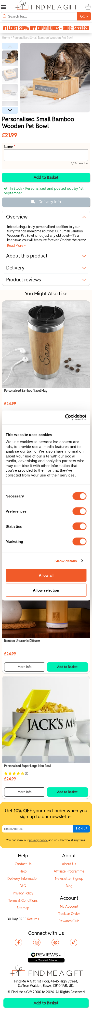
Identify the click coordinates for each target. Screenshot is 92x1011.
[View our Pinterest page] (55, 942)
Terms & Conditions (23, 900)
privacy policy (38, 840)
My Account (69, 906)
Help (22, 871)
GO (84, 16)
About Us (69, 864)
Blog (69, 886)
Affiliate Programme (69, 871)
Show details (65, 561)
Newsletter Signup (69, 878)
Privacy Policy (23, 893)
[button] (10, 46)
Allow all (46, 575)
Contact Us (23, 864)
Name (9, 147)
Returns (33, 919)
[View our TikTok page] (73, 942)
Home (6, 38)
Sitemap (23, 908)
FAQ (23, 886)
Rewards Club (69, 921)
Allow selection (46, 590)
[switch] (79, 511)
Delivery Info (50, 201)
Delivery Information (23, 878)
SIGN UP (81, 829)
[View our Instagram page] (36, 942)
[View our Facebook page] (18, 942)
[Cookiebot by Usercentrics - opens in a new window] (65, 417)
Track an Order (69, 914)
